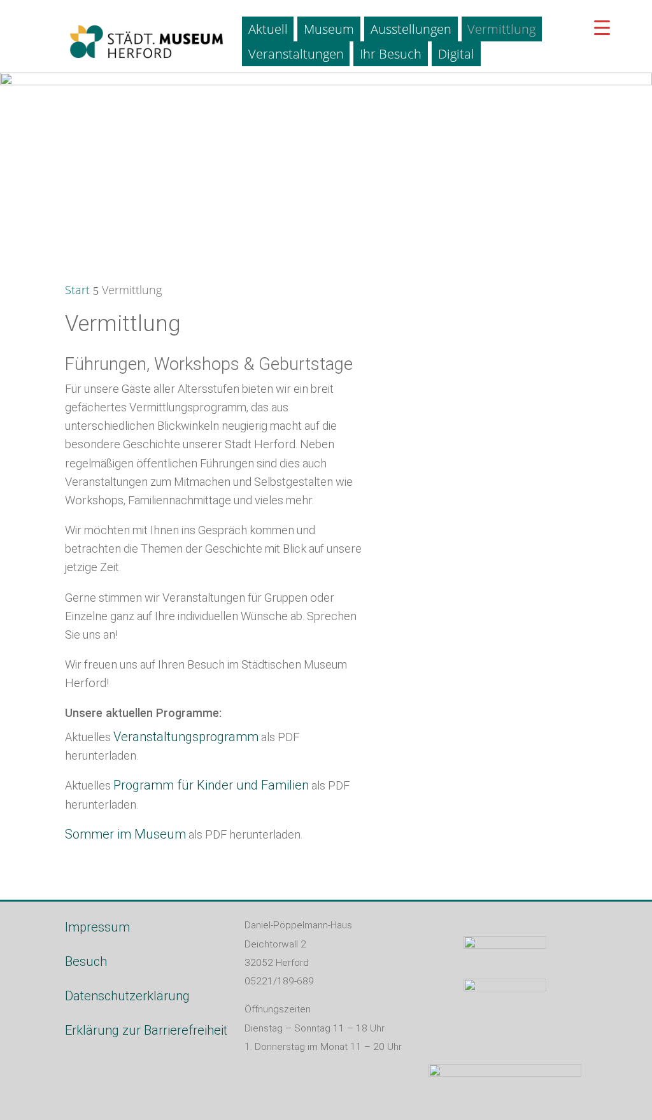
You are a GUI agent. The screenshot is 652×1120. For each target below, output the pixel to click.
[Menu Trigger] (602, 27)
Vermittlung (501, 29)
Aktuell (268, 29)
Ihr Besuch (391, 53)
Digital (456, 53)
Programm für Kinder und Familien (211, 785)
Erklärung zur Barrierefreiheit (146, 1030)
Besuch (86, 961)
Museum (329, 29)
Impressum (97, 927)
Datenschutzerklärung (127, 995)
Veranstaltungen (296, 53)
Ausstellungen (411, 29)
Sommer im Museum (125, 834)
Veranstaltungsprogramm (186, 736)
